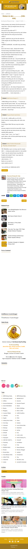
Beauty (4, 408)
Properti (5, 445)
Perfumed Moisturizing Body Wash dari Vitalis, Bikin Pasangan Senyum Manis (14, 526)
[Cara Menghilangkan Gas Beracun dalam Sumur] (4, 211)
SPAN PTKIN (6, 457)
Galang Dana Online (7, 420)
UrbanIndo (5, 459)
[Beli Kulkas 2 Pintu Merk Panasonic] (4, 224)
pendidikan (19, 442)
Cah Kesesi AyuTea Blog (19, 342)
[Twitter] (11, 195)
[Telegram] (14, 195)
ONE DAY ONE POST (8, 440)
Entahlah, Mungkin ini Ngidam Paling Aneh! (16, 243)
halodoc (19, 422)
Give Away (5, 422)
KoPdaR (5, 432)
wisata (4, 462)
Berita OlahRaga (20, 408)
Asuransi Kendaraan (7, 403)
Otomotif (19, 440)
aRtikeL (5, 400)
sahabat (19, 452)
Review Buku (6, 452)
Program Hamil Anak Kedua (13, 115)
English (4, 418)
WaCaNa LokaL (20, 459)
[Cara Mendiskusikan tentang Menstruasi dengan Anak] (14, 487)
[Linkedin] (21, 195)
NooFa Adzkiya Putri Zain (22, 437)
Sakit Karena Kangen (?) (12, 98)
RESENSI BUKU (6, 447)
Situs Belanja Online (7, 454)
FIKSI (18, 418)
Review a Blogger (21, 449)
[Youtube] (18, 542)
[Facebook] (7, 195)
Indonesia (5, 425)
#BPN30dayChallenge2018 (8, 396)
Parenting (5, 442)
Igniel (16, 547)
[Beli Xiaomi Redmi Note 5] (4, 218)
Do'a (18, 415)
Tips (18, 457)
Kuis (18, 432)
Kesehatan (19, 427)
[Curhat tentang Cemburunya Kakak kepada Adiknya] (4, 237)
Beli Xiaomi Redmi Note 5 (15, 216)
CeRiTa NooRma (20, 413)
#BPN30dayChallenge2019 (22, 396)
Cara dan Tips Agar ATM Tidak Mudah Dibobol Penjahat (16, 230)
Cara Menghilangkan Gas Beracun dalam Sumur (17, 210)
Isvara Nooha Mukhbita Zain (22, 425)
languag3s (5, 437)
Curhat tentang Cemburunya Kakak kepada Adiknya (15, 236)
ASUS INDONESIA (7, 405)
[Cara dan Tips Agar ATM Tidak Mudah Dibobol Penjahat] (4, 231)
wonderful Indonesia (21, 462)
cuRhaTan (5, 170)
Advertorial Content (7, 398)
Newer (4, 200)
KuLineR (5, 435)
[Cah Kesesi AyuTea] (14, 1)
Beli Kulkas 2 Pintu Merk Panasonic (14, 223)
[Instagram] (15, 542)
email (23, 358)
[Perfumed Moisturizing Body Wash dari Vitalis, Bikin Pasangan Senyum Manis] (14, 524)
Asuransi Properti (21, 403)
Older (24, 200)
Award (18, 405)
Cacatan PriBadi (7, 413)
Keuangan (5, 430)
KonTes (18, 430)
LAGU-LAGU (20, 435)
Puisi (18, 445)
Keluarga (5, 427)
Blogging (5, 410)
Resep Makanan (20, 447)
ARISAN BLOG (20, 398)
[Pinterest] (25, 195)
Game (18, 420)
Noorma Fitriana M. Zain (13, 176)
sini (10, 357)
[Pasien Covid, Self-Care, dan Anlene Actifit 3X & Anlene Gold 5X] (14, 505)
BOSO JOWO (20, 410)
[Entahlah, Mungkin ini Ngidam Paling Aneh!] (4, 244)
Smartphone (20, 454)
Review (5, 449)
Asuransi (19, 400)
